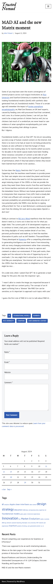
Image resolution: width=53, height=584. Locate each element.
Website (7, 372)
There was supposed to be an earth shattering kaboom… (24, 546)
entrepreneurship (34, 510)
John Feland (8, 33)
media (42, 519)
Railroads (24, 523)
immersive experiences (33, 514)
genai (25, 514)
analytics (6, 504)
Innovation (10, 518)
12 (4, 472)
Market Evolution (30, 518)
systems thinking (22, 526)
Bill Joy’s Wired (24, 218)
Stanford (21, 321)
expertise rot (42, 510)
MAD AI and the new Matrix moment (16, 567)
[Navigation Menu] (48, 6)
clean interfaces (22, 504)
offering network (6, 523)
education (18, 509)
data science (33, 504)
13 (11, 472)
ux (41, 526)
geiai (21, 514)
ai (9, 315)
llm (20, 519)
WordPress (21, 581)
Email (7, 362)
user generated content (37, 321)
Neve (4, 581)
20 (11, 477)
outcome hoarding (17, 523)
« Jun (4, 489)
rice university (8, 321)
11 (46, 466)
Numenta (22, 239)
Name (7, 352)
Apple (12, 504)
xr (43, 526)
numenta (36, 315)
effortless (25, 510)
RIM (37, 523)
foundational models (22, 315)
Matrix (18, 170)
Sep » (9, 489)
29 (25, 482)
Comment (8, 382)
